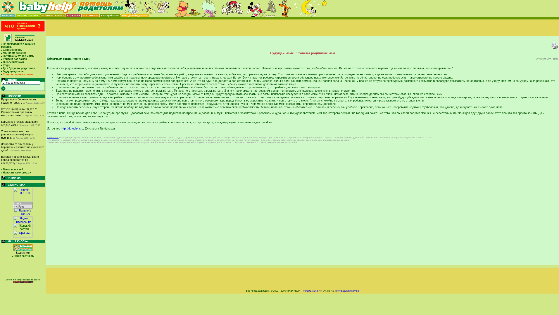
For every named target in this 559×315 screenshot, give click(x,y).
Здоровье (8, 15)
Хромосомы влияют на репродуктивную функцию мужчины (17, 134)
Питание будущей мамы (18, 56)
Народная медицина (135, 15)
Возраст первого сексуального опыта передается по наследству (20, 160)
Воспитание (90, 15)
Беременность (12, 49)
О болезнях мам (13, 62)
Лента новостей (13, 169)
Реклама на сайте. (312, 290)
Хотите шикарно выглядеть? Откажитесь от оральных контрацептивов (19, 112)
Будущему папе (13, 71)
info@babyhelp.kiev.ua (347, 290)
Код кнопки (23, 252)
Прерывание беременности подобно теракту (18, 101)
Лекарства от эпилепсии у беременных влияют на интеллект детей (22, 147)
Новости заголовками (17, 172)
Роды (6, 65)
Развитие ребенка (52, 15)
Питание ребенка (27, 15)
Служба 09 (73, 15)
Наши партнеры (24, 255)
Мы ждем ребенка (14, 52)
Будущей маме (110, 15)
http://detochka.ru (72, 128)
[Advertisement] (302, 31)
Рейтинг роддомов (15, 59)
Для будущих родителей (19, 68)
